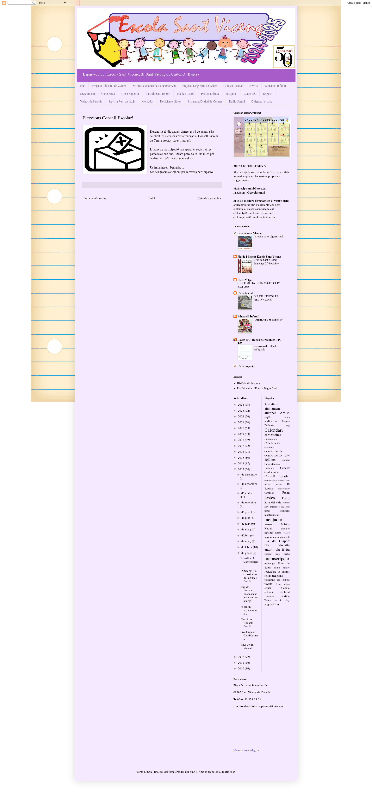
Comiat (286, 460)
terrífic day (282, 600)
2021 (241, 422)
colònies (270, 459)
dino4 (193, 772)
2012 (241, 657)
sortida (286, 596)
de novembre (249, 484)
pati (288, 537)
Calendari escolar (262, 101)
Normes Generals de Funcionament (154, 85)
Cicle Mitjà (108, 93)
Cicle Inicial (87, 93)
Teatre (267, 600)
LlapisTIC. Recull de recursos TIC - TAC (260, 341)
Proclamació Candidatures (249, 635)
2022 (241, 416)
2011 (241, 662)
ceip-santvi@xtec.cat (270, 706)
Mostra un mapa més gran (246, 750)
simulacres (269, 596)
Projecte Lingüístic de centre (199, 85)
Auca (287, 417)
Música (285, 524)
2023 (241, 410)
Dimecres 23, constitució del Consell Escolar (249, 576)
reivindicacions (273, 575)
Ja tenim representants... (249, 610)
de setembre (248, 502)
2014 (241, 463)
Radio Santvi (237, 101)
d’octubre (247, 493)
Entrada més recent (95, 198)
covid (281, 480)
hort (266, 506)
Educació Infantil (275, 85)
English (267, 93)
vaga (267, 604)
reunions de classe (277, 579)
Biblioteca (270, 425)
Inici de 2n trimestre (247, 646)
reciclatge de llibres (277, 571)
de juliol (246, 518)
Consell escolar (277, 476)
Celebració (272, 443)
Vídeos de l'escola (91, 101)
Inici (82, 85)
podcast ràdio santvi (277, 553)
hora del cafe (272, 502)
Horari (286, 502)
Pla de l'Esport (186, 93)
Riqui (278, 583)
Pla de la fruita (210, 93)
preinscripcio (276, 558)
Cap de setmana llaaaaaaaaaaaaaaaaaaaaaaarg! (249, 594)
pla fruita (282, 549)
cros (288, 480)
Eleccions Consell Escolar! (247, 622)
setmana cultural (277, 592)
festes (269, 497)
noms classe (282, 532)
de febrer (247, 547)
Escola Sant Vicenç (250, 233)
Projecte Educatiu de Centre (109, 85)
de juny (246, 523)
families (269, 493)
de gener (247, 553)
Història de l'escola (248, 383)
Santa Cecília (277, 588)
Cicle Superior (130, 93)
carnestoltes (272, 434)
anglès (267, 417)
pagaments (279, 537)
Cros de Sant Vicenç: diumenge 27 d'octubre (266, 261)
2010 (241, 668)
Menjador (147, 101)
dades (267, 484)
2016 (241, 451)
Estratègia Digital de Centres (205, 101)
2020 (241, 428)
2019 (241, 434)
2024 (241, 404)
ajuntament (272, 408)
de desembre (249, 474)
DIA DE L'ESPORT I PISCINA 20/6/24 (266, 298)
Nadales (285, 528)
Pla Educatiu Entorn (158, 93)
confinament (271, 472)
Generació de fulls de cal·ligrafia (265, 347)
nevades (268, 532)
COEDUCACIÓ (273, 451)
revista (268, 584)
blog (288, 425)
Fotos (286, 497)
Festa (286, 492)
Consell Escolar (233, 85)
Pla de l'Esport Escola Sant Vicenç (259, 256)
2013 (241, 469)
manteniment (271, 514)
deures (279, 484)
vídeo (275, 604)
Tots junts (231, 93)
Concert (285, 468)
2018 (241, 440)
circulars (269, 447)
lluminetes (285, 510)
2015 (241, 457)
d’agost (246, 512)
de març (246, 541)
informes (275, 506)
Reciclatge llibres (170, 101)
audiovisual (271, 421)
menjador (273, 519)
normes (268, 537)
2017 (241, 446)
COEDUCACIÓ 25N (277, 455)
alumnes (270, 412)
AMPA (253, 85)
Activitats (271, 404)
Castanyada (270, 439)
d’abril (245, 535)
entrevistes (284, 488)
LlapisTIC (250, 93)
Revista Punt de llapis (122, 101)
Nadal (268, 528)
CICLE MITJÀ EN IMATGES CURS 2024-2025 (259, 285)
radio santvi (282, 567)
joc (282, 506)
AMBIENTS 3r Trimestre (268, 319)
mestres (269, 524)
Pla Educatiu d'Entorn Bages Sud (257, 388)
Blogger (230, 772)
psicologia (270, 563)
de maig (246, 529)
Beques (286, 421)
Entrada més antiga (209, 198)
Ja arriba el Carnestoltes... (249, 561)
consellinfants (270, 480)
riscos (287, 583)
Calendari (273, 430)
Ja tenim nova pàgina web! (268, 236)
